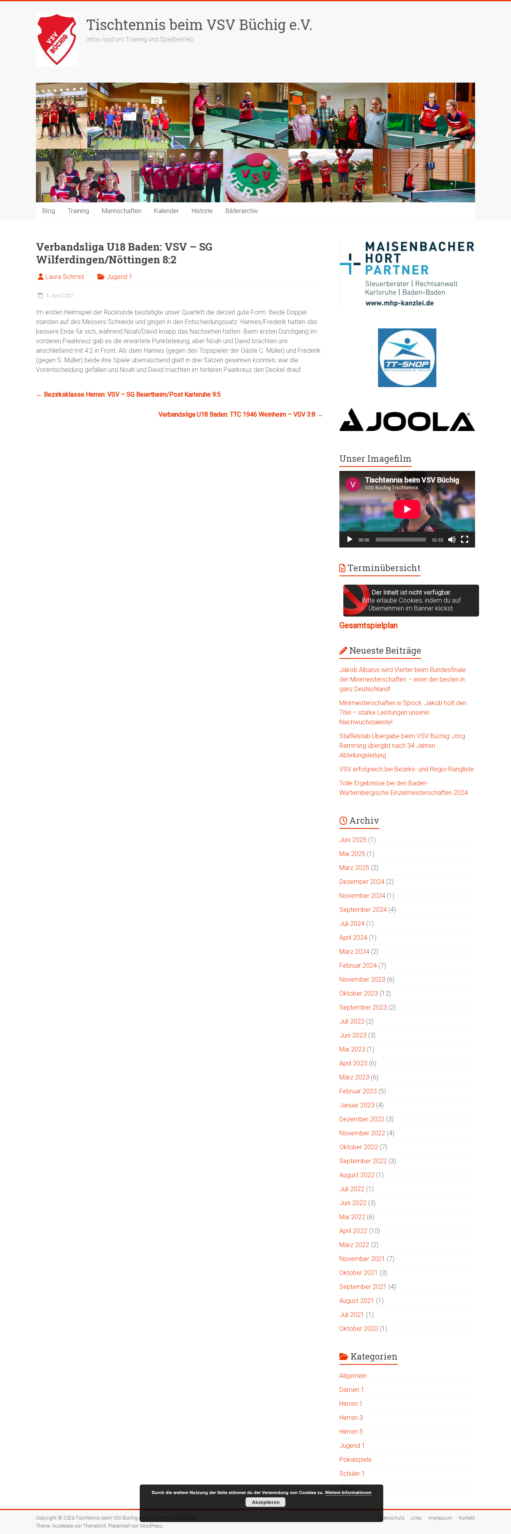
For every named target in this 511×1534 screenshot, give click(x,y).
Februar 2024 (358, 965)
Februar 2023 (358, 1091)
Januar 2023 (356, 1105)
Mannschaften (121, 211)
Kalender (166, 211)
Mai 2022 (352, 1217)
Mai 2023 (352, 1049)
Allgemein (352, 1376)
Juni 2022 (352, 1203)
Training (78, 211)
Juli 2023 (351, 1021)
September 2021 (363, 1287)
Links (416, 1518)
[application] (407, 509)
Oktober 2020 (358, 1328)
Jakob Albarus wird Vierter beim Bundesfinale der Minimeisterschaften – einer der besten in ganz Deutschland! (402, 679)
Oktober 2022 (358, 1147)
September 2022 (363, 1161)
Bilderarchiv (242, 211)
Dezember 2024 (361, 882)
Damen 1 (351, 1390)
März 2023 (354, 1077)
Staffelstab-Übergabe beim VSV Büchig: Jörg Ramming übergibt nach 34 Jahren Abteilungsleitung (402, 745)
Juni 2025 (352, 840)
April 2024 (353, 937)
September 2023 (363, 1007)
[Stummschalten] (452, 540)
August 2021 (356, 1301)
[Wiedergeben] (350, 540)
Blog (48, 211)
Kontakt (467, 1518)
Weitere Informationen (348, 1492)
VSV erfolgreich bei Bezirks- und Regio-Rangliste (406, 769)
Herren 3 (351, 1417)
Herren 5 (351, 1431)
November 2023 (362, 979)
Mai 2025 (352, 854)
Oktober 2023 (358, 993)
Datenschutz (391, 1518)
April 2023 (353, 1063)
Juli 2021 (351, 1315)
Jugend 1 (120, 277)
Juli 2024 (351, 923)
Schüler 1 (352, 1473)
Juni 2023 (352, 1035)
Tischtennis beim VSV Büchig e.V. (199, 24)
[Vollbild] (465, 540)
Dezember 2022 (361, 1119)
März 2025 (354, 868)
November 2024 (362, 895)
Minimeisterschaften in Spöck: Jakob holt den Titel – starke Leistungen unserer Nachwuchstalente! (402, 712)
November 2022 (362, 1133)
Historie (202, 211)
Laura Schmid (65, 277)
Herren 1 (351, 1403)
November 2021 (362, 1259)
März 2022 (354, 1245)
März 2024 (354, 951)
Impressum (440, 1518)
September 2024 (363, 909)
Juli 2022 (351, 1189)
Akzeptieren (265, 1502)
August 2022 (356, 1175)
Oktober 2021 (358, 1273)
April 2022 (353, 1231)
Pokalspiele (355, 1459)
